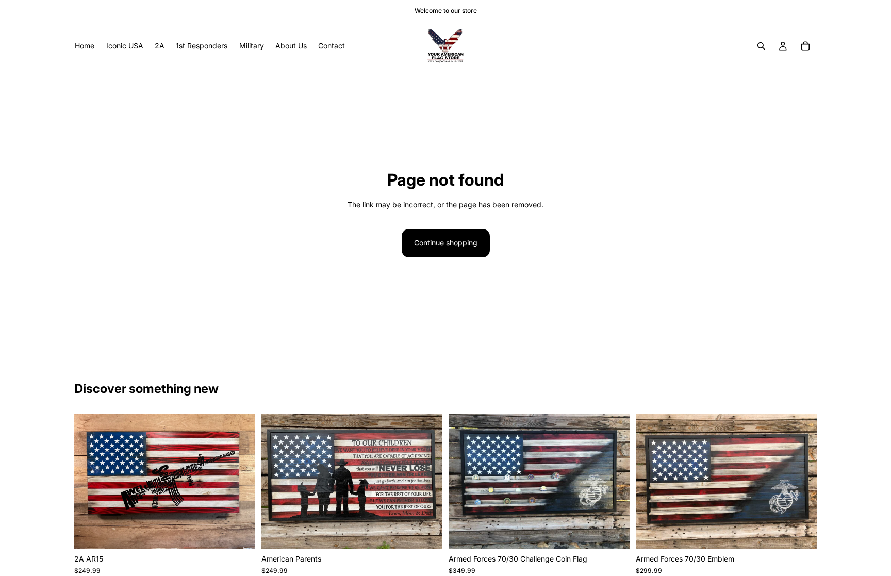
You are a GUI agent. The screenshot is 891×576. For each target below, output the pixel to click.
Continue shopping (445, 242)
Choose (248, 533)
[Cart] (805, 46)
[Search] (761, 46)
